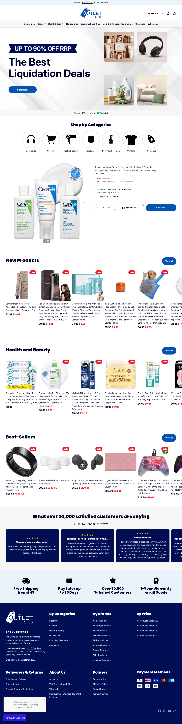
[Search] (162, 13)
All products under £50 (147, 625)
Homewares (54, 635)
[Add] (33, 296)
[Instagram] (164, 711)
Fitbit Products (100, 655)
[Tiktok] (174, 711)
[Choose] (33, 473)
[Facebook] (159, 711)
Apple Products (100, 621)
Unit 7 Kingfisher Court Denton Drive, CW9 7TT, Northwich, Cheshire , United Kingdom (25, 651)
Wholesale (54, 689)
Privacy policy (99, 679)
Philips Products (100, 640)
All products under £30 (147, 621)
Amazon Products (101, 645)
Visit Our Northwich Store (61, 684)
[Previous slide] (9, 203)
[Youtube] (169, 711)
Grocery (53, 625)
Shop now (22, 89)
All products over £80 (147, 635)
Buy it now (161, 207)
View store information (108, 196)
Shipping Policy (100, 684)
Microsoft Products (102, 635)
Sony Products (100, 630)
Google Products (100, 650)
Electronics (54, 621)
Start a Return (12, 684)
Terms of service (100, 694)
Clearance (54, 645)
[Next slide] (84, 203)
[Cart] (174, 13)
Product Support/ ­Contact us (19, 689)
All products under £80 (147, 630)
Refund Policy (99, 689)
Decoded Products (101, 660)
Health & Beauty (56, 630)
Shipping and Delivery (16, 679)
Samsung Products (102, 625)
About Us (53, 679)
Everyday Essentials (58, 640)
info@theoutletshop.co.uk (24, 660)
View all (169, 261)
